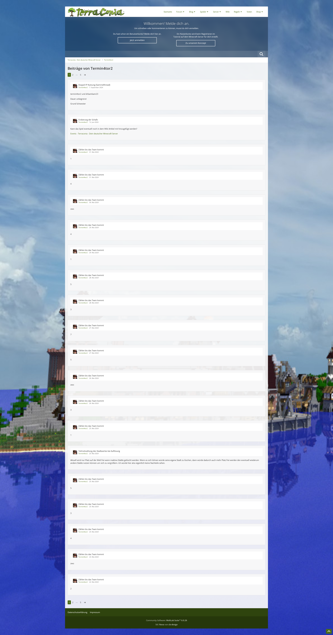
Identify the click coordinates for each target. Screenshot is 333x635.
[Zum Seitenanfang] (329, 631)
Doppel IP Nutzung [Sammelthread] (94, 84)
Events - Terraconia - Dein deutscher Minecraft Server (94, 133)
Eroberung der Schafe (88, 119)
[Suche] (261, 54)
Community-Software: (166, 620)
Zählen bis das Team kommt (91, 149)
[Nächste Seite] (84, 75)
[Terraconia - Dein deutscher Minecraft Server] (96, 12)
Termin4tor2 (83, 87)
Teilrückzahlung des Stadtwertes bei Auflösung (99, 451)
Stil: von (166, 624)
